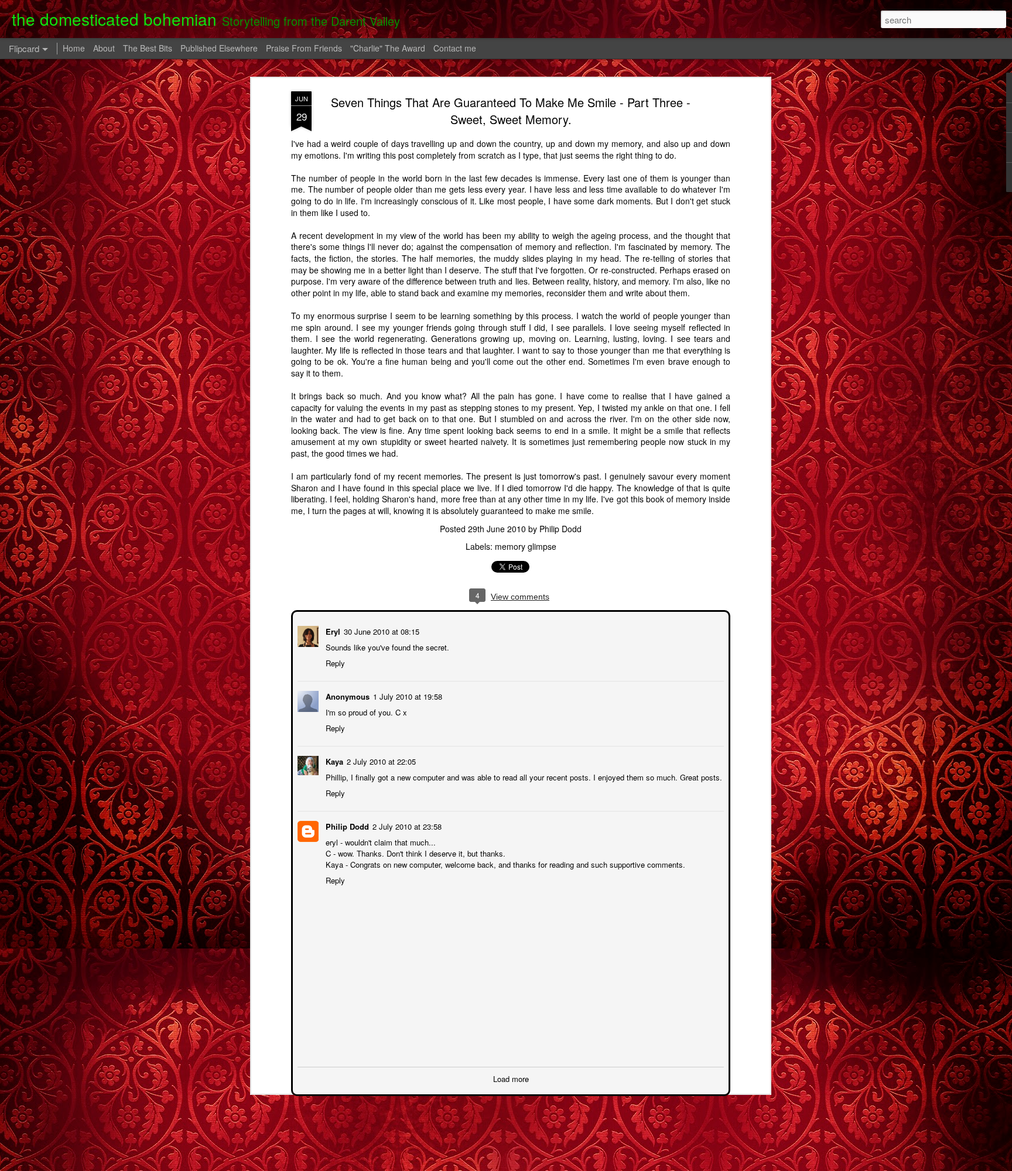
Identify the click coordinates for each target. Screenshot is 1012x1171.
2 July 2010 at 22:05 (380, 760)
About (104, 48)
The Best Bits (147, 48)
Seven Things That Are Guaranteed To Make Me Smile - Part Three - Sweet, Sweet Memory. (510, 111)
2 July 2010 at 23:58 (405, 825)
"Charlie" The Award (387, 48)
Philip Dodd (560, 529)
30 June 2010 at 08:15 (380, 630)
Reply (334, 661)
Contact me (454, 48)
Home (74, 48)
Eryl (331, 630)
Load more (511, 1077)
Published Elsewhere (219, 48)
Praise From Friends (304, 48)
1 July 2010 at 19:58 (406, 695)
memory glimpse (525, 546)
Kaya (333, 760)
